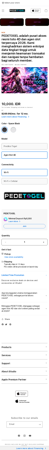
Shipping (14, 107)
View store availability (13, 257)
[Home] (17, 11)
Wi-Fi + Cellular (11, 181)
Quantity (6, 235)
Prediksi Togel (10, 146)
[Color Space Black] (5, 130)
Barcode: (17, 64)
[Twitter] (7, 325)
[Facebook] (3, 325)
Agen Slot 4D (10, 155)
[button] (3, 11)
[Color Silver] (13, 130)
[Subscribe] (39, 424)
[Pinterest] (11, 325)
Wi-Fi (6, 172)
